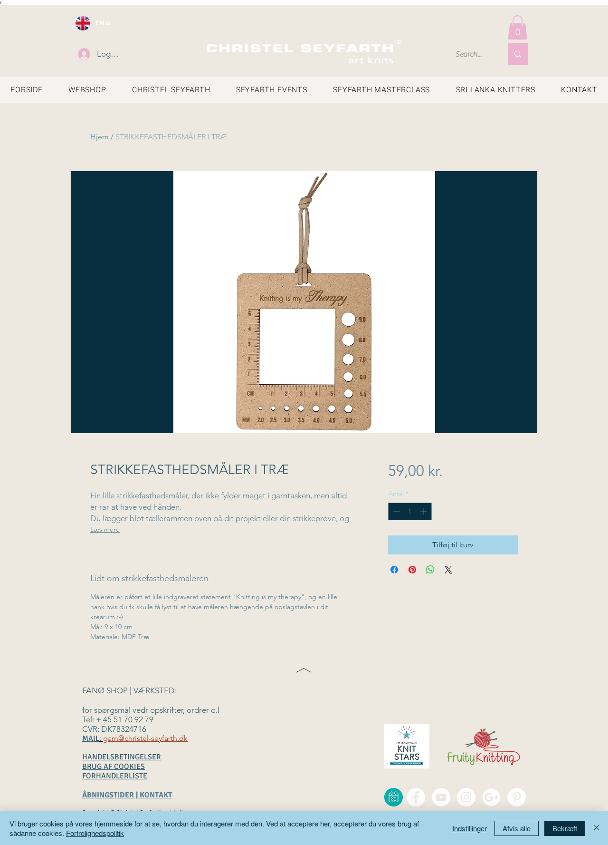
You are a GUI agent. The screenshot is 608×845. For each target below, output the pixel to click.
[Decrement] (395, 511)
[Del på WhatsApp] (430, 569)
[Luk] (596, 828)
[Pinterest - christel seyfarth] (516, 797)
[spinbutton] (409, 511)
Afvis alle (517, 828)
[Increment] (424, 511)
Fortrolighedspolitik (95, 833)
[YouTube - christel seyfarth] (441, 797)
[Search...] (518, 54)
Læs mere (105, 529)
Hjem (99, 136)
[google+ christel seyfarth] (491, 797)
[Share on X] (448, 569)
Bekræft (564, 828)
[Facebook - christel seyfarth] (416, 797)
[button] (517, 27)
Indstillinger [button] (469, 828)
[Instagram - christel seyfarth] (466, 797)
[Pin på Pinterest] (412, 569)
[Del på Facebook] (394, 569)
